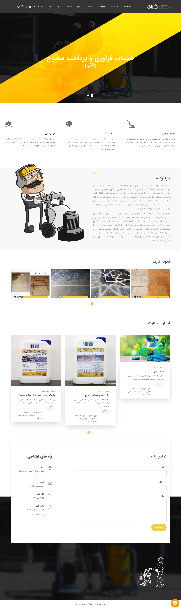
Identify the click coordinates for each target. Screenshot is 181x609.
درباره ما (49, 6)
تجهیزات (69, 6)
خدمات (116, 6)
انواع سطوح (147, 388)
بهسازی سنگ (92, 418)
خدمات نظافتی (92, 421)
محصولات (103, 6)
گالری (78, 6)
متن (162, 496)
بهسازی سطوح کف (81, 415)
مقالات (90, 6)
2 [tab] (93, 304)
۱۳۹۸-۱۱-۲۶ (154, 367)
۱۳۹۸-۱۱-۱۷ (100, 391)
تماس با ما (59, 6)
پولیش (84, 418)
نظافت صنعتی (146, 394)
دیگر (144, 391)
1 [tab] (88, 303)
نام (162, 467)
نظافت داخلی (132, 391)
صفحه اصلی (126, 6)
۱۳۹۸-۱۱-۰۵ (45, 391)
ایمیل (161, 481)
